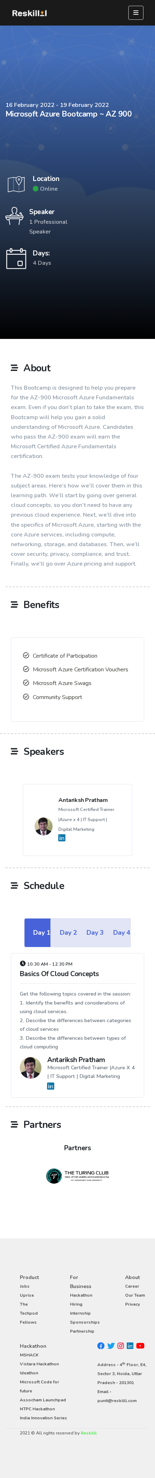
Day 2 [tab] (68, 932)
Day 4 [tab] (121, 932)
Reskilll (89, 1433)
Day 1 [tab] (41, 932)
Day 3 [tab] (95, 932)
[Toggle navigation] (135, 13)
